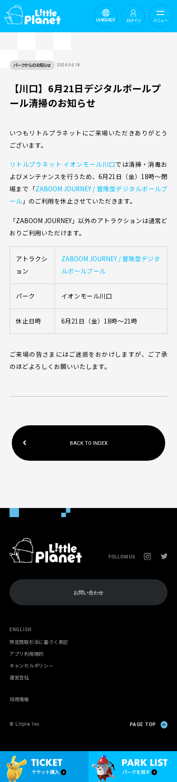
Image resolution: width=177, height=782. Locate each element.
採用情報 (19, 699)
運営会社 (19, 677)
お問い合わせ (88, 592)
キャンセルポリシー (32, 665)
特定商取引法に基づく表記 (39, 641)
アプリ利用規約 (27, 653)
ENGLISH (21, 629)
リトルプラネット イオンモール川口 (63, 164)
